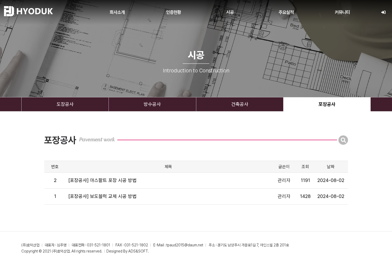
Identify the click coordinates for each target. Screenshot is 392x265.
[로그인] (383, 12)
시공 (230, 12)
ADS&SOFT (138, 251)
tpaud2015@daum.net (184, 245)
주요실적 (286, 12)
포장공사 (326, 104)
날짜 (330, 166)
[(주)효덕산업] (28, 11)
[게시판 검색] (343, 140)
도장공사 (65, 104)
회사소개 (117, 12)
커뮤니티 (342, 12)
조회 (305, 166)
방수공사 (152, 104)
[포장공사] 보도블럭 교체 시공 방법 (102, 196)
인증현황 (173, 12)
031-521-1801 (98, 245)
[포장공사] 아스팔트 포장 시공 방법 (102, 180)
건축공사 (239, 104)
